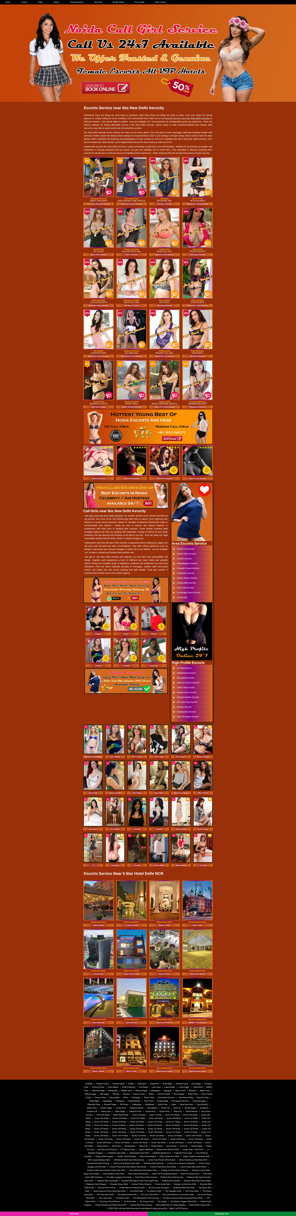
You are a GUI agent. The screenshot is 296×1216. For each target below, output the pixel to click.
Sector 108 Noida (174, 1118)
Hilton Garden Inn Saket (169, 1156)
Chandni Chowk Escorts (188, 568)
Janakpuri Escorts (164, 204)
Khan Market (113, 1087)
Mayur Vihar (180, 1091)
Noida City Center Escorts (197, 305)
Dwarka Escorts (184, 707)
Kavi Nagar (196, 1084)
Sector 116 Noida (137, 1122)
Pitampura (120, 1101)
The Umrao (162, 1201)
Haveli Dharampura (148, 1156)
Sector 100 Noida (190, 1115)
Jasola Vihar (159, 865)
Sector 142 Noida (157, 1136)
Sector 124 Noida (172, 1125)
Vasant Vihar (164, 1111)
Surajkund (204, 1108)
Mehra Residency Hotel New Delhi (193, 1160)
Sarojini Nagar (106, 1108)
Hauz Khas (159, 793)
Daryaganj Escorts (185, 678)
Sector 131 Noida (155, 1129)
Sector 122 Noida (136, 1125)
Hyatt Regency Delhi (197, 1071)
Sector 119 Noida (191, 1122)
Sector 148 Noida (177, 1139)
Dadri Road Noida (120, 1115)
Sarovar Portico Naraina (141, 1184)
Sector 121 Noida (101, 1125)
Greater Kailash (203, 757)
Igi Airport (93, 829)
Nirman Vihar (100, 1098)
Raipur (126, 634)
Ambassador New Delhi (139, 1153)
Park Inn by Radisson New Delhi (126, 1163)
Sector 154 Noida (194, 1143)
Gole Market (115, 757)
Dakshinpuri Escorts (186, 673)
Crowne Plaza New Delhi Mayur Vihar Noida (127, 1167)
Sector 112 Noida (101, 1122)
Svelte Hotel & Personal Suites (132, 1188)
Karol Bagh (167, 1084)
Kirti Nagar (143, 1087)
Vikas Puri (177, 1111)
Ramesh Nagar (110, 1104)
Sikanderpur (152, 1108)
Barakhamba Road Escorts (197, 204)
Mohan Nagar (90, 1094)
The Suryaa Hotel (146, 1201)
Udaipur (98, 634)
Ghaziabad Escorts (164, 305)
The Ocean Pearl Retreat (109, 1201)
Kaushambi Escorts (131, 478)
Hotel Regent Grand (164, 1071)
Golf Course (137, 757)
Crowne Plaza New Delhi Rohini (193, 1167)
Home (7, 2)
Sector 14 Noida (190, 1132)
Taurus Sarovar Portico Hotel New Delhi (109, 1191)
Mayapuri (168, 1091)
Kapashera (154, 1084)
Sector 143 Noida (175, 1136)
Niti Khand (116, 1146)
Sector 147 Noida (159, 1139)
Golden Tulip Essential (126, 1156)
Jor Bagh (89, 1084)
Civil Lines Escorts (185, 588)
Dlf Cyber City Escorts (187, 702)
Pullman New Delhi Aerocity (171, 1177)
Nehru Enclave (164, 1094)
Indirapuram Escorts (197, 407)
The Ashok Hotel (136, 1191)
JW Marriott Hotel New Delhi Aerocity (129, 1160)
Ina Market (115, 829)
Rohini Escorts (131, 255)
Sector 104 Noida (120, 1118)
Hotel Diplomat (98, 1023)
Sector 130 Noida (173, 1129)
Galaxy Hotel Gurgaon (104, 1156)
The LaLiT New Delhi (149, 1195)
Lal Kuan (183, 1146)
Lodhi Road (198, 1087)
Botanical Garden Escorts (98, 356)
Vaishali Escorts (98, 478)
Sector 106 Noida (156, 1118)
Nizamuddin (114, 1098)
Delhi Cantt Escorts (186, 687)
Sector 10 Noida (138, 1115)
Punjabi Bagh (162, 1101)
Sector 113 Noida (119, 1122)
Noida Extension (77, 2)
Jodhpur (98, 666)
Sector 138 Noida (155, 1132)
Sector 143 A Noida (194, 1136)
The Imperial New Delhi (127, 1195)
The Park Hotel (129, 1201)
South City (165, 1108)
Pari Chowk (139, 2)
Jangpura (115, 865)
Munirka (116, 1094)
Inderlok (137, 829)
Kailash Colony (102, 1084)
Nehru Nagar (179, 1094)
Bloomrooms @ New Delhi (168, 1149)
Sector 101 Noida (172, 1115)
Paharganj (136, 1098)
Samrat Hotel (99, 925)
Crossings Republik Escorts (99, 204)
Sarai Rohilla (202, 1104)
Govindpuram (130, 1146)
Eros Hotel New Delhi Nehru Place (143, 1170)
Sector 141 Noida (139, 1136)
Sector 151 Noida (140, 1143)
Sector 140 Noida (101, 1136)
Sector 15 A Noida (122, 1143)
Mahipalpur (113, 1091)
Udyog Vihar (106, 1111)
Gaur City (98, 2)
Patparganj (107, 1101)
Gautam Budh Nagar (93, 757)
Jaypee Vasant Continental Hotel (196, 1156)
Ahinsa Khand (102, 1146)
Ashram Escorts (184, 558)
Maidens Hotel (164, 925)
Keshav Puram (98, 1087)
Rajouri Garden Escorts (164, 255)
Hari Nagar (137, 793)
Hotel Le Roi (131, 1071)
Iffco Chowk (203, 793)
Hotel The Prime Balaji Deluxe (164, 1174)
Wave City (143, 1146)
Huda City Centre (181, 793)
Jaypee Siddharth (146, 1149)
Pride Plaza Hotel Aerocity (146, 1177)
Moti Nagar (104, 1094)
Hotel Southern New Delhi (113, 1174)
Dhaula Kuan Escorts (186, 692)
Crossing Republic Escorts (131, 204)
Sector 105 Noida (101, 1118)
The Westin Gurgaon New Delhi (184, 1201)
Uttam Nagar (120, 1111)
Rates (40, 2)
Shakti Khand (156, 1146)
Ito (93, 865)
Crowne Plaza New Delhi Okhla (163, 1167)
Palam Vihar (149, 1098)
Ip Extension (203, 829)
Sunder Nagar (190, 1108)
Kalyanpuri (141, 1084)
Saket (173, 1104)
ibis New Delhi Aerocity (107, 1149)
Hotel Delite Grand (197, 974)
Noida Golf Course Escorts (131, 356)
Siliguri (154, 634)
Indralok (159, 829)
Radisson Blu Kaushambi (107, 1181)
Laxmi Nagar (184, 1087)
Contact (24, 2)
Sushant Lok (92, 1111)
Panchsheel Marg (186, 1098)
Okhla (125, 1098)
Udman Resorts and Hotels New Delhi (110, 1205)
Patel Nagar (94, 1101)
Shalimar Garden (137, 1108)
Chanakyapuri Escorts (187, 563)
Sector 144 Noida (105, 1139)
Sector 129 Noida (137, 1129)
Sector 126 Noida (190, 1125)
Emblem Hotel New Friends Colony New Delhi (106, 1170)
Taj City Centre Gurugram (158, 1188)
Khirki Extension (129, 1087)
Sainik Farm (163, 1104)
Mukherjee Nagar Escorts (98, 305)
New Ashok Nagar (99, 407)
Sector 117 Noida (173, 1122)
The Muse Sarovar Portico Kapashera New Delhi (183, 1198)
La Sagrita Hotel (131, 925)
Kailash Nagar (118, 1084)
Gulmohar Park (115, 793)
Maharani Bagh (98, 1091)
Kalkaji (131, 1084)
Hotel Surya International (138, 1174)
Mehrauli (192, 1091)
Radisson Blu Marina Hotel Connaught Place (140, 1181)
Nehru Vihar (193, 1094)
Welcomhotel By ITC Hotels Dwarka (170, 1205)
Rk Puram (124, 1104)
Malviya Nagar (141, 1091)
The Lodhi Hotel (105, 1198)
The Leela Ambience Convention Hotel (178, 1195)
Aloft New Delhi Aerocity (153, 1163)
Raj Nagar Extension (180, 1101)
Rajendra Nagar (199, 1101)
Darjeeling (154, 666)
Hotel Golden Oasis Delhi (199, 1205)
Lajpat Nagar (169, 1087)
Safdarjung (136, 1104)
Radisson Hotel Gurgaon (96, 1184)
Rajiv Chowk (160, 2)
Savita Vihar (121, 1108)
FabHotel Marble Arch (162, 1153)
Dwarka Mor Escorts (186, 712)
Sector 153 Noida (176, 1143)
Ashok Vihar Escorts (186, 554)
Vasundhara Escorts (164, 478)
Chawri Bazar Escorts (187, 578)
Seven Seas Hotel (162, 1184)
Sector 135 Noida (137, 1132)
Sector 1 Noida (155, 1115)
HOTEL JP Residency (197, 1023)
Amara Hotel (197, 925)
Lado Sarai (156, 1087)
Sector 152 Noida (158, 1143)
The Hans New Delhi (105, 1195)
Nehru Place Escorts (99, 255)
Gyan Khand (171, 1146)
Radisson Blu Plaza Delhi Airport (197, 1181)
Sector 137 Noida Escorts (164, 407)
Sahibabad (149, 1104)
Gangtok (126, 666)
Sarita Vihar (92, 1108)
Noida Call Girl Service (178, 1208)
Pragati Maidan (134, 1101)
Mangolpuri (155, 1091)
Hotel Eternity (131, 1023)
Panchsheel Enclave (166, 1098)
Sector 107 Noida (138, 1118)
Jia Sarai (203, 865)
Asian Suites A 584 (131, 974)
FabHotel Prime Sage (183, 1153)
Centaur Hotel (164, 974)
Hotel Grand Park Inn (164, 1023)
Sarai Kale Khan (186, 1104)
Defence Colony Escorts (188, 683)
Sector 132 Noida (191, 1129)
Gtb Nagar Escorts (131, 305)
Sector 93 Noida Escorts (131, 407)
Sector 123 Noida (154, 1125)
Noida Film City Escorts (164, 356)
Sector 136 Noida (119, 1132)
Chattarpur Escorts (185, 573)
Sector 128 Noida (119, 1129)
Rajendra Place (94, 1104)
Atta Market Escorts (197, 356)
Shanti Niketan (191, 1111)
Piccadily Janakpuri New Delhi (119, 1177)
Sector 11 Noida (191, 1118)
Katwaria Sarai (182, 1084)
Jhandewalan (181, 865)
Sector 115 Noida (155, 1122)
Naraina (126, 1094)
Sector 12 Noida (119, 1125)
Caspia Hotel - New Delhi (192, 1149)
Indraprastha (181, 829)
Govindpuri (181, 757)
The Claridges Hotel (173, 1191)
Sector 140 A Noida (120, 1136)
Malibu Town (126, 1091)
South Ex (177, 1108)
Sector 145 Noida (123, 1139)
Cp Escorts (182, 597)
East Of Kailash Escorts (188, 717)
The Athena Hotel (154, 1191)
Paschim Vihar (203, 1098)
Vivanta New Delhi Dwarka (141, 1205)
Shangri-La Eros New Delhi (185, 1184)
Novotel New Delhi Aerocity (98, 1163)
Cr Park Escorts (184, 668)
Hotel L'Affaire (98, 1071)
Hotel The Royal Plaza (190, 1174)
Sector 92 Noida (103, 1115)
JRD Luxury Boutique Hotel (99, 1160)
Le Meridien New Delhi (116, 1153)
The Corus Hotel (192, 1191)
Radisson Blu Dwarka (171, 1181)
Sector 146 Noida (141, 1139)
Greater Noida (118, 2)
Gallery (56, 2)
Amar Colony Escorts (197, 478)
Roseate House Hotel (119, 1184)
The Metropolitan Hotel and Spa (146, 1198)
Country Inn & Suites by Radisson (181, 1163)
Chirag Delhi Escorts (186, 583)
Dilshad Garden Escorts (188, 697)
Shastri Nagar (196, 1146)
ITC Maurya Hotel (127, 1149)
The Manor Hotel (122, 1198)
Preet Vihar (148, 1101)
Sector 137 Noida (173, 1132)
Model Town (205, 1091)
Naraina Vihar (139, 1094)
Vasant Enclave (135, 1111)
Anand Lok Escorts (185, 549)
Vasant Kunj (150, 1111)
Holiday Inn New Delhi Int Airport (174, 1170)
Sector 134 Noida (101, 1132)
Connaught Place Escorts (188, 592)
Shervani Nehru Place (106, 1188)
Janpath (137, 865)
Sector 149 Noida (195, 1139)
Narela (151, 1094)
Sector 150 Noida (104, 1143)
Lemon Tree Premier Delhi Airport (161, 1160)
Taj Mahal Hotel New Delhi (184, 1188)
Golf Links (159, 757)
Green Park (93, 793)
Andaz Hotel (98, 974)
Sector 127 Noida (101, 1129)
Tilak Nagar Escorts (197, 255)
